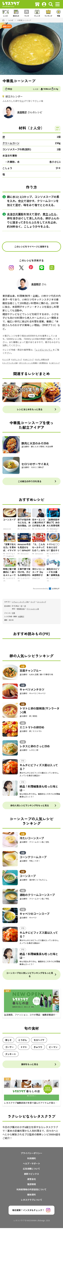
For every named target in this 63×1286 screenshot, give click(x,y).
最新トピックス (31, 1173)
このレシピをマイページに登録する (31, 246)
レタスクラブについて (31, 1199)
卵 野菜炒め (44, 363)
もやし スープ (17, 359)
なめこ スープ (29, 359)
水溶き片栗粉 (15, 214)
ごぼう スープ (55, 363)
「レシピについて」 (44, 349)
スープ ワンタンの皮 (11, 363)
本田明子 (22, 112)
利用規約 (31, 1158)
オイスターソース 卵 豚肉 (28, 363)
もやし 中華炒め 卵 (42, 359)
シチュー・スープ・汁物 (20, 602)
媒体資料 (31, 1194)
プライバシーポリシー (31, 1153)
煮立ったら (49, 214)
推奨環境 (31, 1184)
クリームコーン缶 (33, 609)
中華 (13, 613)
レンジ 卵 (7, 359)
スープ (33, 602)
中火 (21, 201)
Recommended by (40, 588)
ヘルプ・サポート (31, 1163)
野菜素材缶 (21, 609)
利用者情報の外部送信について (31, 1189)
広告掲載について (31, 1168)
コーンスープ (41, 602)
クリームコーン (10, 143)
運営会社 (31, 1179)
